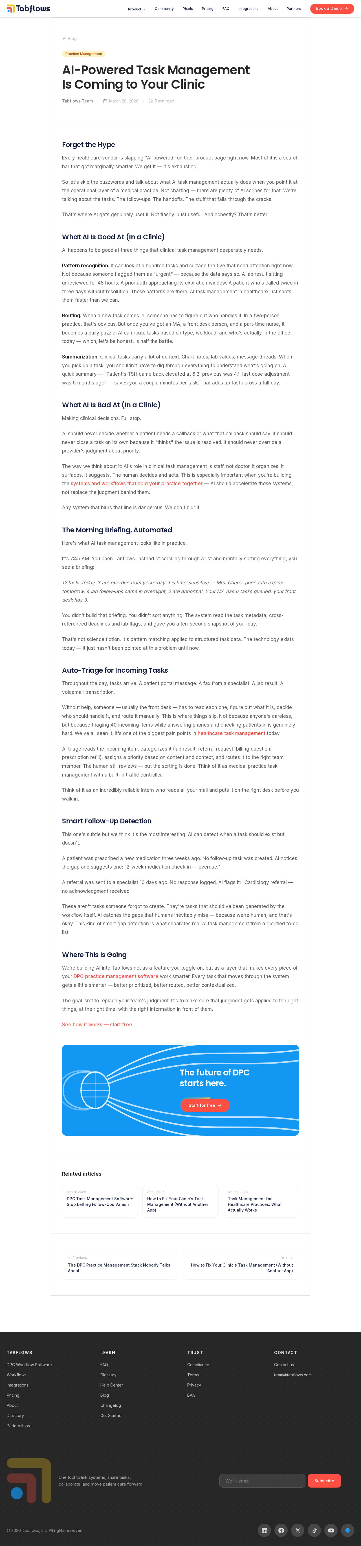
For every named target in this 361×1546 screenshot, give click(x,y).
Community (164, 8)
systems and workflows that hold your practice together (137, 483)
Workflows (17, 1374)
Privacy (194, 1385)
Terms (193, 1374)
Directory (15, 1415)
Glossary (108, 1374)
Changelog (110, 1405)
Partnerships (18, 1425)
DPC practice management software (116, 976)
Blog (72, 38)
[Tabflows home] (28, 9)
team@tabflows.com (293, 1374)
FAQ (226, 8)
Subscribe (324, 1480)
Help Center (111, 1385)
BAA (191, 1395)
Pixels (188, 8)
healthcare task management (231, 733)
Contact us (284, 1364)
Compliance (198, 1364)
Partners (294, 8)
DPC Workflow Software (29, 1364)
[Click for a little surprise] (347, 1530)
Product (134, 9)
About (273, 8)
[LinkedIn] (264, 1530)
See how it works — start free (97, 1024)
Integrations (249, 8)
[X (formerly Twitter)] (297, 1530)
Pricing (207, 8)
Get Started (111, 1415)
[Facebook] (281, 1530)
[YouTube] (331, 1530)
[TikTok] (314, 1530)
